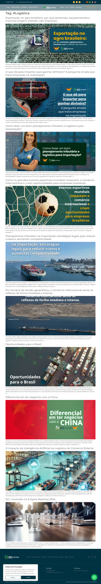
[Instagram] (77, 2)
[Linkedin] (80, 2)
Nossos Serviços (33, 7)
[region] (20, 572)
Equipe (62, 7)
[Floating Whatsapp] (94, 577)
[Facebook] (74, 2)
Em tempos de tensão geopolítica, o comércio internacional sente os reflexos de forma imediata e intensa (49, 292)
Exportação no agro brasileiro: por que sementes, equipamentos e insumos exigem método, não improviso (48, 19)
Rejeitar (13, 577)
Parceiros (79, 7)
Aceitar (28, 577)
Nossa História (15, 7)
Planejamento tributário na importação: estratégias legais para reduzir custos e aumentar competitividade (50, 237)
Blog (66, 7)
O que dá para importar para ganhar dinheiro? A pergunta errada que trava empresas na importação (50, 73)
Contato (72, 7)
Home (8, 7)
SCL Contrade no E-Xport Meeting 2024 (31, 499)
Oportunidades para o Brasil (23, 344)
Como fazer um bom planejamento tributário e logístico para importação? (44, 127)
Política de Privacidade (81, 570)
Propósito (24, 7)
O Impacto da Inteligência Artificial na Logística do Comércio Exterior (50, 448)
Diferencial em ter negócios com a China (32, 397)
